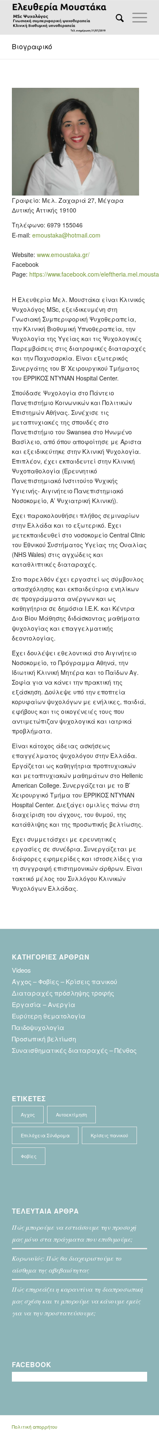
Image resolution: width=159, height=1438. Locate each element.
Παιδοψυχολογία (38, 1027)
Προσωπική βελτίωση (44, 1038)
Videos (21, 969)
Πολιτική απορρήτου (34, 1426)
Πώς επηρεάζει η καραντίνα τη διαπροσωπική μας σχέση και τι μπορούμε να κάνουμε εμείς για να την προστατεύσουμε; (77, 1301)
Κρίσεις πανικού (109, 1135)
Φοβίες (28, 1156)
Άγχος (28, 1114)
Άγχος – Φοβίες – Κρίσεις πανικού (64, 981)
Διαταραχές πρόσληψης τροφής (63, 992)
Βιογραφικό (32, 46)
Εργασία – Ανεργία (43, 1004)
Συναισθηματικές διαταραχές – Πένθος (74, 1050)
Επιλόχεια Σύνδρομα (45, 1135)
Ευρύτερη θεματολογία (49, 1015)
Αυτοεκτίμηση (71, 1114)
